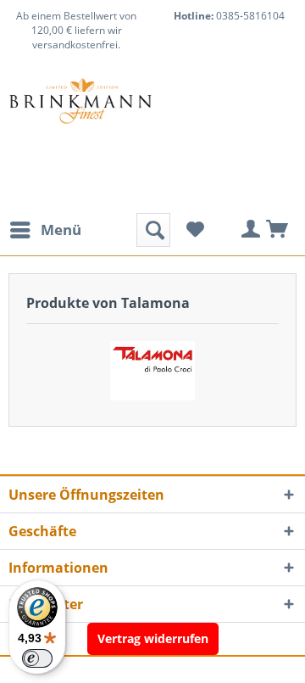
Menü (61, 229)
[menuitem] (45, 230)
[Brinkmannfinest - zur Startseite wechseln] (80, 119)
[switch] (37, 658)
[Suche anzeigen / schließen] (153, 230)
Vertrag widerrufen (152, 638)
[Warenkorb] (278, 230)
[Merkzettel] (195, 230)
